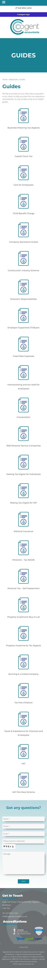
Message (6, 854)
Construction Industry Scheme (23, 270)
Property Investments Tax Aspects (23, 645)
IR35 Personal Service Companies (23, 445)
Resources (13, 79)
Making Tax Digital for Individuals (23, 474)
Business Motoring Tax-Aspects (24, 128)
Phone (6, 826)
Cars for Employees (23, 185)
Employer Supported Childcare (23, 327)
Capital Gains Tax (23, 156)
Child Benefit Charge (23, 213)
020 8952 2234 (24, 8)
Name (6, 819)
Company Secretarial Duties (23, 242)
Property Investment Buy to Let (23, 617)
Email (6, 833)
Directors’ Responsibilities (23, 299)
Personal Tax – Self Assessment (23, 588)
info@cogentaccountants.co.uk (14, 916)
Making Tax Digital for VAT (23, 503)
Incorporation (23, 417)
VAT (23, 763)
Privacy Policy (23, 947)
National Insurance (23, 531)
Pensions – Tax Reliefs (23, 560)
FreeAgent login (23, 14)
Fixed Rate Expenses (23, 356)
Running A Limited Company (23, 674)
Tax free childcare (23, 702)
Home (4, 79)
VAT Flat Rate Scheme (23, 792)
